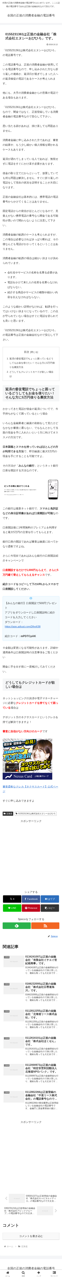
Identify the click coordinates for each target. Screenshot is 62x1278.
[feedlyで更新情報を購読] (17, 925)
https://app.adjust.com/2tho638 (23, 626)
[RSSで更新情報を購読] (45, 925)
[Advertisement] (31, 854)
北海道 (9, 813)
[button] (50, 908)
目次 (26, 352)
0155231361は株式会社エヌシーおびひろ (37, 813)
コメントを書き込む (31, 1236)
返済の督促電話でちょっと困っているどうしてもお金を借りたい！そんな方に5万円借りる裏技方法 (32, 362)
